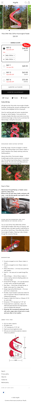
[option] (15, 17)
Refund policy (5, 382)
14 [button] (24, 30)
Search (3, 371)
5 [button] (12, 30)
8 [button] (16, 30)
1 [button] (6, 30)
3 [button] (9, 30)
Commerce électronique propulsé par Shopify (15, 400)
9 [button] (17, 30)
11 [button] (20, 30)
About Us (3, 377)
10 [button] (19, 30)
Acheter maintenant (15, 92)
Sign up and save (7, 387)
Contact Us (4, 379)
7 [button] (15, 30)
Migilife (15, 2)
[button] (15, 48)
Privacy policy (5, 374)
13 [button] (23, 30)
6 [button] (13, 30)
